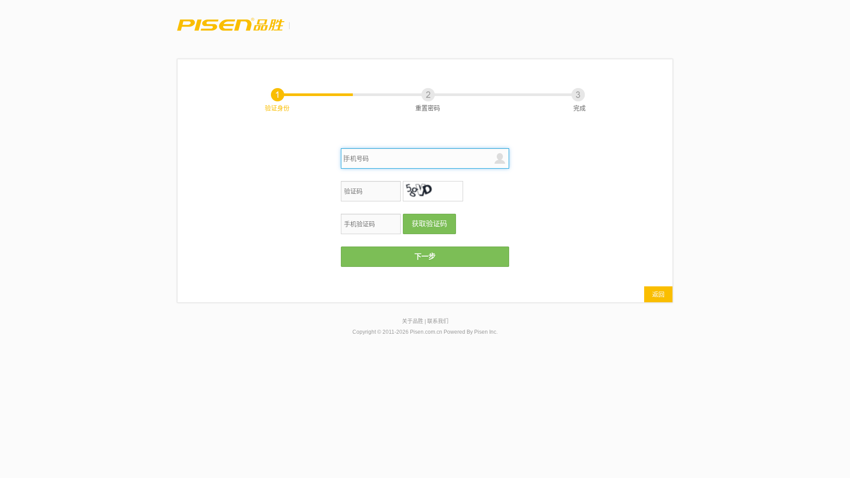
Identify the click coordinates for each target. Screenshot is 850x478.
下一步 (425, 256)
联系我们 (437, 321)
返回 (658, 294)
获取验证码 (429, 223)
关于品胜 (412, 321)
